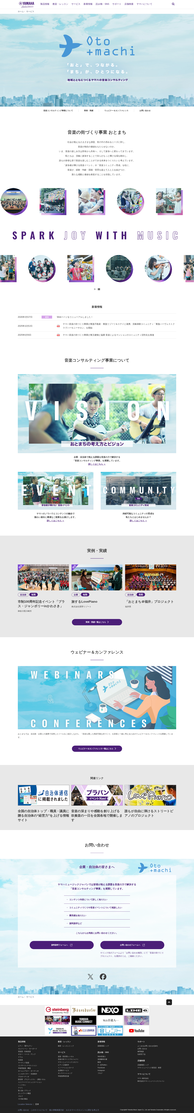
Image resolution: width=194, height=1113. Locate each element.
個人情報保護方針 (56, 1110)
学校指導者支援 (63, 1076)
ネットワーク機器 (24, 1093)
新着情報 (88, 4)
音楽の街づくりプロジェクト (68, 1059)
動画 (99, 1062)
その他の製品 (23, 1099)
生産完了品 (141, 1054)
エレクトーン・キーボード (27, 1049)
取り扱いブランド (24, 1091)
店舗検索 (128, 4)
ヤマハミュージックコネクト (68, 1062)
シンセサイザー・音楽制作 (27, 1074)
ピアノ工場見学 (63, 1065)
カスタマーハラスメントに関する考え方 (82, 1110)
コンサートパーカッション (27, 1065)
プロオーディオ (23, 1077)
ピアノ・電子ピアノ (25, 1046)
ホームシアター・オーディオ (28, 1071)
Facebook (101, 1068)
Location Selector (25, 1104)
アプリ (20, 1088)
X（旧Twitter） (103, 1065)
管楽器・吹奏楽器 (24, 1051)
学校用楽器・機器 (24, 1068)
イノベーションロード (66, 1068)
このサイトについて (39, 1110)
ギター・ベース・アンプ (27, 1054)
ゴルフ (20, 1096)
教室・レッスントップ (66, 1046)
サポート (116, 4)
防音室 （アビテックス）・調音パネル (31, 1079)
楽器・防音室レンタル (66, 1056)
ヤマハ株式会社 (143, 1078)
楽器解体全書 (102, 1059)
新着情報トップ (103, 1046)
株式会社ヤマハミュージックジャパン (151, 1081)
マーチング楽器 (23, 1063)
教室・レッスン (60, 4)
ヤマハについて (144, 4)
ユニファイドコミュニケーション (30, 1082)
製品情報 (44, 4)
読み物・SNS (102, 4)
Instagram (101, 1070)
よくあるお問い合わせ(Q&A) (148, 1046)
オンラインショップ (65, 1073)
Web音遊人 (102, 1056)
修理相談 (141, 1051)
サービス (75, 4)
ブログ (100, 1073)
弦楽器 (20, 1060)
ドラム (20, 1057)
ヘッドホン (22, 1085)
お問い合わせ (142, 1049)
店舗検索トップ (143, 1065)
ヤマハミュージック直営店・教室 (149, 1068)
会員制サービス (63, 1070)
